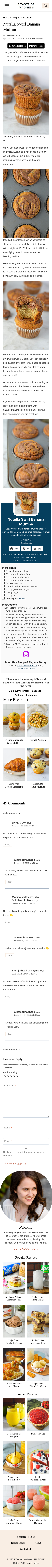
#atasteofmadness (12, 410)
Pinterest (19, 695)
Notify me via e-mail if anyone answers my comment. (24, 1153)
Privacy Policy (32, 1563)
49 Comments (37, 39)
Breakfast (27, 17)
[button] (21, 540)
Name (8, 1127)
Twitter (25, 691)
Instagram (31, 695)
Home (6, 17)
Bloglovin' (14, 691)
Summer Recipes (26, 1536)
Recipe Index (18, 1542)
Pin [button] (27, 548)
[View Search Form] (45, 5)
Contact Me (26, 1548)
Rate (38, 548)
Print (15, 548)
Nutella (22, 598)
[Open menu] (7, 5)
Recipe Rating (10, 1072)
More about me (25, 1249)
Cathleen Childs (12, 35)
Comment (10, 1085)
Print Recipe (37, 46)
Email (7, 1141)
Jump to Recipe (18, 46)
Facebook (36, 691)
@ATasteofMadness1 (27, 665)
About (38, 1542)
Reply (7, 844)
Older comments (11, 813)
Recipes (16, 17)
